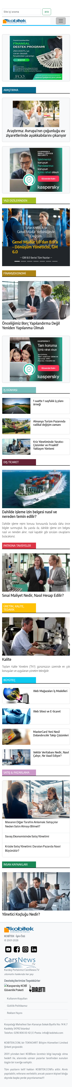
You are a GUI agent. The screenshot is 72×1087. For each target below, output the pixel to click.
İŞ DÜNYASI (10, 390)
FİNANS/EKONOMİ (14, 273)
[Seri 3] (29, 261)
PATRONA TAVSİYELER (17, 545)
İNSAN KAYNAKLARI (15, 864)
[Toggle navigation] (61, 20)
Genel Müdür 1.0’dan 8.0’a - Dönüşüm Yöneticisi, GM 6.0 (35, 246)
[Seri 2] (23, 261)
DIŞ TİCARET (11, 462)
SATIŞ (6, 772)
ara (47, 12)
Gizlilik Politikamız (17, 1005)
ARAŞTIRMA (10, 90)
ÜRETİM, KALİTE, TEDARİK (13, 607)
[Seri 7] (54, 261)
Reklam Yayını (14, 1013)
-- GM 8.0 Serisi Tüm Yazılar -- (36, 257)
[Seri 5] (42, 261)
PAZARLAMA (21, 772)
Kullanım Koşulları (17, 998)
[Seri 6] (48, 261)
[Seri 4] (36, 261)
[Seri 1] (17, 261)
